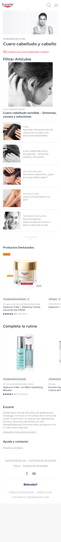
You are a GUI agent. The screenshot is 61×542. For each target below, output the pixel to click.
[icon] (27, 473)
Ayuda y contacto (13, 447)
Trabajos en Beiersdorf (21, 492)
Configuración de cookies (42, 460)
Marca (17, 465)
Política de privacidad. (15, 528)
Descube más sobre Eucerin (19, 432)
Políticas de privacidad (35, 465)
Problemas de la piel (14, 39)
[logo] (8, 5)
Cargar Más (30, 237)
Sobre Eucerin (44, 492)
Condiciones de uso (15, 460)
